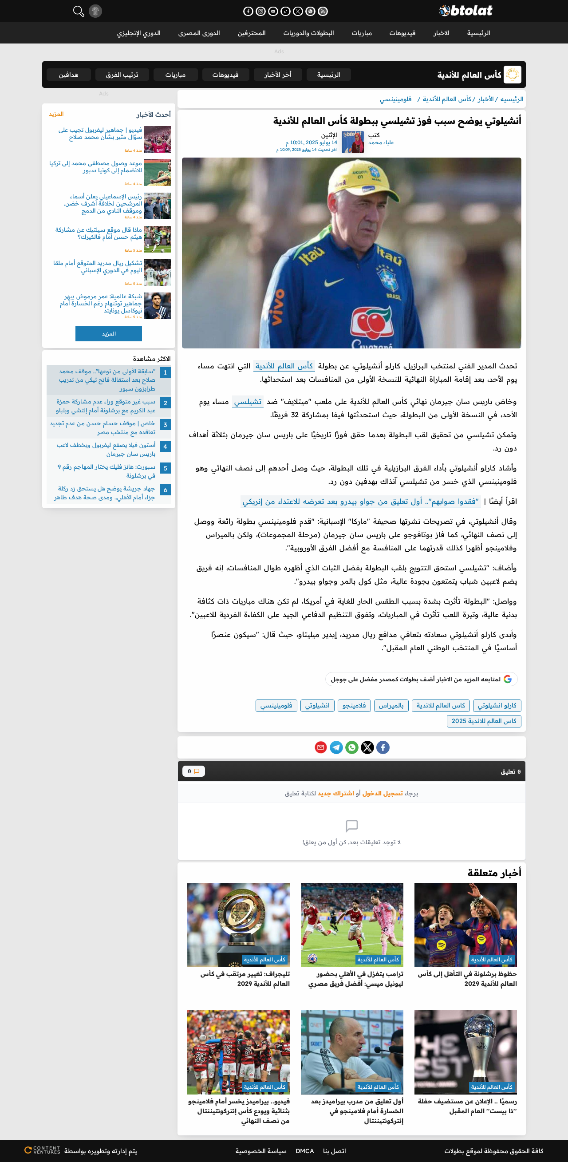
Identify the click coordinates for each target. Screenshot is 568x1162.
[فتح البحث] (79, 11)
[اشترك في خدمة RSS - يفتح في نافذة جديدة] (323, 11)
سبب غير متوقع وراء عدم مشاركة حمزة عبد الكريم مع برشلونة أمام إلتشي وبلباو (105, 406)
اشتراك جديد (336, 793)
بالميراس (391, 705)
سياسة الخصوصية (261, 1151)
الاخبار (442, 33)
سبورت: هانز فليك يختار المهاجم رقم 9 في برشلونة (106, 471)
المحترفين (252, 33)
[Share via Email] (320, 747)
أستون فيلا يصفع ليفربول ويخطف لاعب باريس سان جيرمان (106, 450)
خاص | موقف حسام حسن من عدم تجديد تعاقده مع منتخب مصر (102, 428)
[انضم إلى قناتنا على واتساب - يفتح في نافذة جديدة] (310, 11)
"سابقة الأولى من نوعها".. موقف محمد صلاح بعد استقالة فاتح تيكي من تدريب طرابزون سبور (107, 380)
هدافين (69, 75)
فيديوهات (403, 33)
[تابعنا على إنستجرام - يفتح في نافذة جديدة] (261, 11)
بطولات (454, 1151)
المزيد (56, 113)
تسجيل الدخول (383, 793)
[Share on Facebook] (383, 747)
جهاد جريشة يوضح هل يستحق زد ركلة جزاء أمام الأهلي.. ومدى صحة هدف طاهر (104, 493)
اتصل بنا (334, 1151)
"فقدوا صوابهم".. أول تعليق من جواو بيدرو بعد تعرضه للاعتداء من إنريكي (361, 501)
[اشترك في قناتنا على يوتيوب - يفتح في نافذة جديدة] (273, 11)
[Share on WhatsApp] (352, 747)
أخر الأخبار (278, 75)
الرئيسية (478, 33)
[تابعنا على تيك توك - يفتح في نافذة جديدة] (285, 11)
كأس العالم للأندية (284, 365)
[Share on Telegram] (336, 747)
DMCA (305, 1151)
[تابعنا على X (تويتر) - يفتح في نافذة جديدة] (298, 11)
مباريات (362, 33)
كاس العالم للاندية (441, 705)
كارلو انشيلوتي (497, 705)
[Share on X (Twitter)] (367, 747)
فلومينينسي (276, 705)
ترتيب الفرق (122, 75)
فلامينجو (354, 705)
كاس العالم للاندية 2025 (484, 721)
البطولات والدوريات (309, 33)
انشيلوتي (317, 705)
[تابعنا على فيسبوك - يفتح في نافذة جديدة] (248, 11)
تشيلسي (247, 401)
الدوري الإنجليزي (139, 33)
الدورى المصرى (199, 33)
